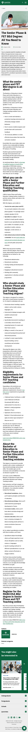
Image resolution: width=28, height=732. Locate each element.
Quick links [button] (4, 712)
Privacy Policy (16, 727)
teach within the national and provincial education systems (15, 240)
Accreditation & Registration (16, 729)
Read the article (7, 687)
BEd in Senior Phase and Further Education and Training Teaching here (14, 621)
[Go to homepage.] (5, 2)
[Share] (26, 8)
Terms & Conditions (9, 727)
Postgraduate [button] (5, 701)
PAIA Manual (7, 729)
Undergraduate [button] (6, 696)
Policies (20, 727)
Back (4, 8)
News (2, 643)
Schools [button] (3, 706)
